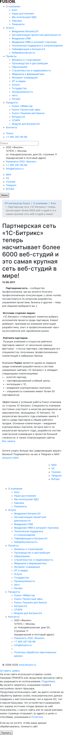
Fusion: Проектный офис (26, 109)
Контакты (11, 127)
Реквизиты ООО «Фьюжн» (21, 161)
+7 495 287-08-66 (16, 136)
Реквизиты (18, 24)
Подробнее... (49, 681)
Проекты (11, 56)
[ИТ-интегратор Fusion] (16, 2)
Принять (6, 732)
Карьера (17, 20)
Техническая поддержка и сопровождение (37, 45)
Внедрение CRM (21, 38)
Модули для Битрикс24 (26, 123)
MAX (8, 174)
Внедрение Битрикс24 (25, 31)
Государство (19, 88)
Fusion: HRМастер (22, 106)
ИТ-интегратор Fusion (17, 203)
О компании (13, 6)
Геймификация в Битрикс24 (28, 49)
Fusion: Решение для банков (28, 113)
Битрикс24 (18, 116)
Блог (14, 9)
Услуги (10, 27)
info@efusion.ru (15, 168)
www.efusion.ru (27, 664)
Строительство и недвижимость (31, 70)
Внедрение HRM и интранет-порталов (34, 41)
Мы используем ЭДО (24, 17)
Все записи (8, 441)
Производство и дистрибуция (30, 63)
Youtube (10, 181)
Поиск (9, 133)
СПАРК (16, 120)
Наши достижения (23, 13)
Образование (19, 66)
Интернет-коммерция (25, 77)
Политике (37, 716)
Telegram (11, 185)
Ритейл (16, 98)
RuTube (10, 188)
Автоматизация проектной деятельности (36, 34)
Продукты (12, 102)
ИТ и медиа (19, 81)
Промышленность (22, 91)
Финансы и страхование (26, 59)
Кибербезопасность (23, 52)
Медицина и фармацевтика (28, 74)
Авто (15, 95)
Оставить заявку (10, 670)
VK (7, 178)
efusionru (7, 457)
